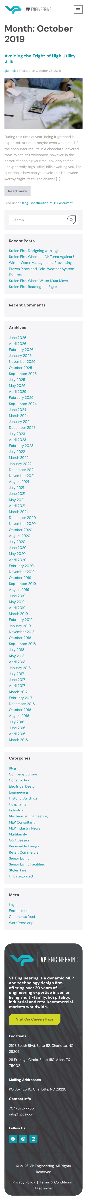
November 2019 (22, 571)
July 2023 (17, 433)
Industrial (16, 810)
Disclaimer (44, 1188)
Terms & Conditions (56, 1182)
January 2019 (20, 626)
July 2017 (16, 673)
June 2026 (17, 337)
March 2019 (18, 613)
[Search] (71, 219)
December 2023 (22, 427)
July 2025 (17, 379)
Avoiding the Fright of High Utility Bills (40, 58)
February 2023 (21, 445)
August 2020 (19, 535)
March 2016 (18, 739)
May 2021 (16, 499)
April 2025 (17, 391)
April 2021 (17, 505)
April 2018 (17, 662)
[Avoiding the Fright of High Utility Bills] (43, 103)
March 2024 (19, 415)
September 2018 (22, 643)
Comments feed (22, 916)
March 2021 (18, 511)
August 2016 (19, 715)
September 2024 (23, 403)
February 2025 (21, 397)
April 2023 (17, 439)
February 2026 (21, 349)
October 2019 (20, 577)
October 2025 (20, 367)
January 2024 (20, 421)
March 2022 (19, 457)
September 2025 (23, 373)
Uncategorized (21, 876)
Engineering (18, 792)
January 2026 (20, 355)
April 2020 (18, 559)
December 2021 (22, 469)
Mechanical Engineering (28, 816)
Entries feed (19, 910)
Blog (25, 203)
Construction (39, 203)
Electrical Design (22, 786)
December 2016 (22, 703)
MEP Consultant (61, 203)
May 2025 (17, 385)
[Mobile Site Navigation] (78, 9)
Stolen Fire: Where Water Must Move (38, 280)
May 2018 (17, 656)
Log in (14, 904)
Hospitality (18, 804)
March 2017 (18, 692)
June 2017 (17, 679)
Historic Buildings (23, 798)
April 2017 (17, 685)
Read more (19, 189)
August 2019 (19, 589)
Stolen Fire (17, 870)
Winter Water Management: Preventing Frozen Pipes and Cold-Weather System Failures (41, 268)
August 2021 (19, 481)
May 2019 (17, 601)
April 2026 (17, 343)
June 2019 (17, 595)
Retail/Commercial (24, 852)
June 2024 (17, 409)
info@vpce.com (21, 1114)
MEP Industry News (24, 828)
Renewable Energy (24, 846)
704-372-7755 (21, 1108)
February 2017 (20, 697)
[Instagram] (23, 1139)
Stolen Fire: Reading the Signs (33, 286)
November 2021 (21, 475)
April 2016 (17, 733)
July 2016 (16, 722)
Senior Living (19, 858)
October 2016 (20, 709)
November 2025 (22, 361)
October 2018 (20, 637)
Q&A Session (19, 840)
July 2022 (17, 451)
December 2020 (22, 517)
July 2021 (16, 487)
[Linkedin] (33, 1139)
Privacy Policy (23, 1182)
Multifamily (18, 834)
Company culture (23, 774)
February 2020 (21, 565)
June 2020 (18, 547)
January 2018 (20, 667)
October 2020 (20, 529)
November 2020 (22, 523)
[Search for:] (43, 220)
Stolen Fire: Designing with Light (35, 250)
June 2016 (17, 728)
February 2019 (21, 619)
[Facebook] (13, 1139)
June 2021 (17, 493)
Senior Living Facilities (27, 864)
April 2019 (17, 607)
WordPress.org (21, 922)
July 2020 (17, 541)
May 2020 (17, 553)
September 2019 (22, 583)
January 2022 (20, 463)
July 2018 (16, 649)
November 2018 (22, 631)
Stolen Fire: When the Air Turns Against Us (43, 256)
